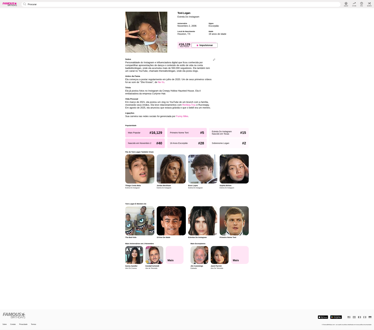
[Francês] (359, 317)
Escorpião (214, 26)
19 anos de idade (217, 34)
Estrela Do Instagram (188, 16)
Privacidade (23, 324)
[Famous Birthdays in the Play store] (336, 317)
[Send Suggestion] (214, 60)
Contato (13, 324)
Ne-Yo (161, 82)
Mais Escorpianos (198, 244)
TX (188, 34)
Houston (181, 34)
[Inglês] (349, 317)
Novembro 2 (183, 26)
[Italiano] (364, 317)
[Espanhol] (354, 317)
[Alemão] (370, 317)
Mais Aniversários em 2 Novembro (139, 244)
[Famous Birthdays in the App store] (323, 317)
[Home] (94, 315)
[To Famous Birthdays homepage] (9, 4)
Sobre (5, 324)
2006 (193, 26)
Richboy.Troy (189, 105)
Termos (33, 324)
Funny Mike (182, 116)
